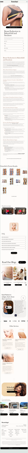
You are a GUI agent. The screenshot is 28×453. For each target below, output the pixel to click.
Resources (24, 432)
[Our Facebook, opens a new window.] (0, 1)
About (3, 429)
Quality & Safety (23, 429)
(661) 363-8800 (11, 412)
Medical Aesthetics (17, 429)
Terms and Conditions (11, 448)
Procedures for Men (17, 434)
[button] (27, 1)
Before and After (4, 430)
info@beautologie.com (5, 425)
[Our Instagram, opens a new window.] (1, 1)
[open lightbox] (4, 172)
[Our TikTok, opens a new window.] (2, 1)
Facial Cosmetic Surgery (11, 435)
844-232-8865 (4, 426)
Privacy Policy (14, 448)
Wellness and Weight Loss (17, 431)
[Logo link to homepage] (14, 2)
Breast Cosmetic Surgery (11, 430)
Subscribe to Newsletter (3, 434)
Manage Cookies (17, 448)
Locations (3, 432)
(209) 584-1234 (22, 412)
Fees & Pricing (24, 430)
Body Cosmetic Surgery (11, 433)
